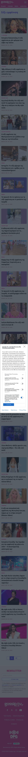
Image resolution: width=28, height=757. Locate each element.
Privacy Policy (22, 410)
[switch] (22, 378)
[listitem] (14, 375)
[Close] (24, 347)
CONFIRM (8, 404)
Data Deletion (5, 410)
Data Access (14, 410)
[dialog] (14, 378)
